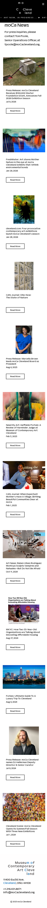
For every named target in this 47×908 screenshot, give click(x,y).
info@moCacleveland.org (19, 892)
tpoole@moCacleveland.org (22, 44)
